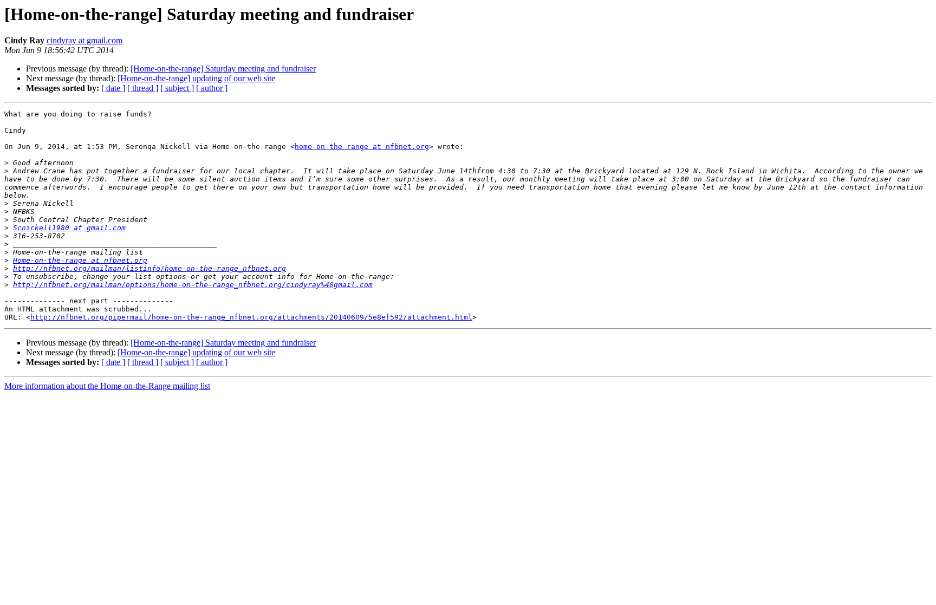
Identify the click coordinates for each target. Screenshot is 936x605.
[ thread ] (142, 88)
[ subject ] (177, 88)
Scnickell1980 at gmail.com (69, 228)
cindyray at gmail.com (84, 40)
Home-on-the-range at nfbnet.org (80, 260)
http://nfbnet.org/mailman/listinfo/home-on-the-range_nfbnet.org (149, 268)
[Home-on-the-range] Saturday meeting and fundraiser (223, 68)
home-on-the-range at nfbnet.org (362, 146)
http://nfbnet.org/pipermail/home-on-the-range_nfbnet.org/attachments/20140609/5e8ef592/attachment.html (251, 317)
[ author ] (211, 88)
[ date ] (113, 88)
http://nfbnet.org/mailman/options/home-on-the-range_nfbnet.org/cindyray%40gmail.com (193, 285)
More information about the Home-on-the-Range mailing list (107, 386)
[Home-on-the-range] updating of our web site (196, 78)
